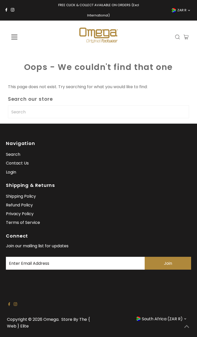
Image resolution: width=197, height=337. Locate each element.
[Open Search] (177, 37)
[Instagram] (12, 10)
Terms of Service (23, 222)
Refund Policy (19, 205)
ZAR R (181, 10)
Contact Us (17, 163)
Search (13, 154)
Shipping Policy (21, 196)
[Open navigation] (29, 37)
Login (11, 172)
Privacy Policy (20, 214)
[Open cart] (186, 37)
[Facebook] (6, 10)
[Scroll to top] (187, 327)
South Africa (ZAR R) (162, 319)
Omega (50, 319)
